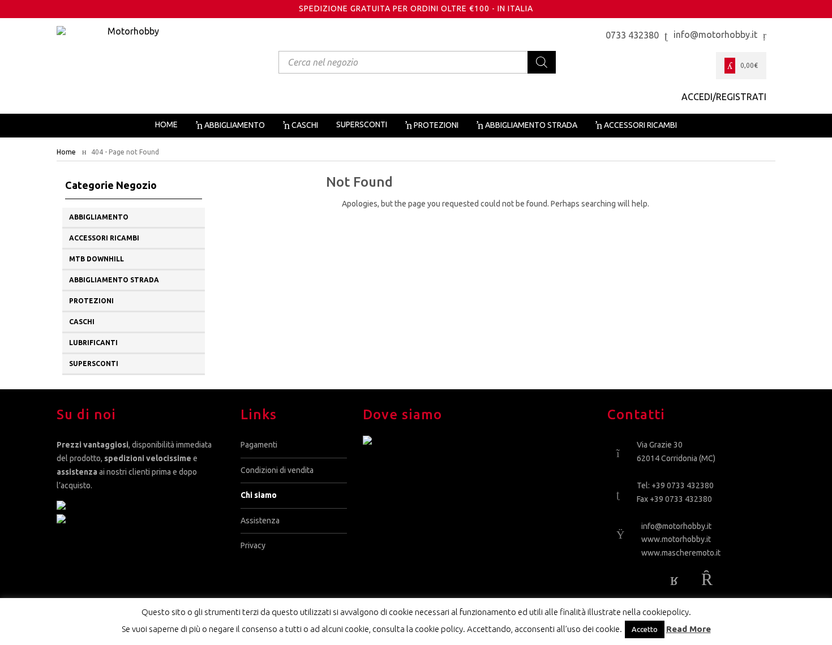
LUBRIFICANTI (93, 342)
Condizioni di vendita (277, 470)
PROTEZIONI (91, 300)
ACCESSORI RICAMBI (104, 238)
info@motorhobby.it (676, 526)
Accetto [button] (645, 629)
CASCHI (82, 321)
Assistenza (260, 520)
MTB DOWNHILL (96, 259)
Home (66, 152)
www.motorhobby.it (676, 539)
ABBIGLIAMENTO (98, 217)
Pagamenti (259, 444)
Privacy (253, 545)
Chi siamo (259, 495)
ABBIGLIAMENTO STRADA (114, 279)
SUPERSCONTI (93, 363)
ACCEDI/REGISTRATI (723, 97)
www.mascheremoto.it (681, 552)
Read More (688, 629)
